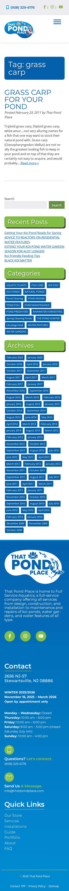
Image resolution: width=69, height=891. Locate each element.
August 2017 (14, 377)
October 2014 (14, 410)
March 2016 (32, 397)
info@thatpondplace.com (24, 791)
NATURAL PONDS (35, 291)
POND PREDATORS (17, 311)
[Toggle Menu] (57, 22)
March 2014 (29, 424)
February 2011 (15, 490)
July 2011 (54, 477)
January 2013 (35, 437)
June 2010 (12, 510)
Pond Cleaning (15, 298)
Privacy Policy (36, 886)
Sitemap (53, 886)
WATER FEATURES (38, 325)
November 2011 (16, 470)
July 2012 (54, 450)
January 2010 (35, 517)
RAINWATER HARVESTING (47, 311)
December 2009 (15, 523)
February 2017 (15, 384)
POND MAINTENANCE (37, 305)
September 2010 (16, 503)
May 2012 (27, 457)
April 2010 (43, 510)
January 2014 (14, 430)
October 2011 (37, 470)
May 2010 (27, 510)
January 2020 (35, 357)
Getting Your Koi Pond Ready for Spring (32, 233)
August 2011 (37, 477)
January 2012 (53, 464)
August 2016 (14, 397)
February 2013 (15, 437)
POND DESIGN (36, 298)
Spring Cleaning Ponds (19, 318)
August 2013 (33, 430)
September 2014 (36, 410)
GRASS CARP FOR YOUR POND (27, 99)
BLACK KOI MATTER (18, 260)
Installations (15, 826)
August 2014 (14, 417)
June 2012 (12, 457)
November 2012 (16, 444)
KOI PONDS (13, 291)
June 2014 (30, 417)
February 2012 (33, 464)
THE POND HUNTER (48, 318)
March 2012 (13, 464)
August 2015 (33, 404)
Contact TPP (17, 886)
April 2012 (43, 457)
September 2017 (36, 370)
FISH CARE (37, 285)
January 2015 (52, 404)
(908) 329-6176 (23, 7)
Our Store (13, 815)
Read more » (30, 163)
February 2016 (52, 397)
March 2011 (45, 483)
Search (9, 199)
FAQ (8, 848)
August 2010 (37, 503)
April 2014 (12, 424)
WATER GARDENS (16, 331)
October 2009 (14, 530)
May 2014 (46, 417)
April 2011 (28, 483)
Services (11, 821)
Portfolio (12, 837)
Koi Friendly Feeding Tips (22, 256)
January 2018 (50, 364)
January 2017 (35, 384)
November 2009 (38, 523)
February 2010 (15, 517)
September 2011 (16, 477)
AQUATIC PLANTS (16, 285)
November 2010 (16, 497)
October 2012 (37, 444)
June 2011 (12, 483)
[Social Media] (45, 7)
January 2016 (14, 404)
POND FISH (13, 305)
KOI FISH (53, 285)
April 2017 (31, 377)
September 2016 (39, 390)
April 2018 (32, 364)
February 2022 (15, 357)
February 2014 (49, 424)
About (10, 843)
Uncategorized (15, 325)
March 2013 (51, 430)
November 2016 (16, 390)
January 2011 (35, 490)
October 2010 (37, 497)
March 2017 (48, 377)
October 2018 (14, 364)
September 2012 (16, 450)
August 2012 (37, 450)
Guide (9, 832)
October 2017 (14, 370)
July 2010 (54, 503)
